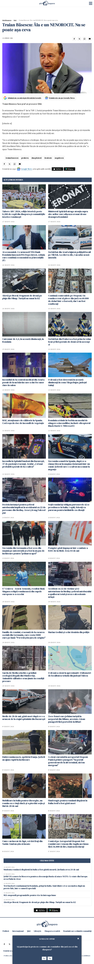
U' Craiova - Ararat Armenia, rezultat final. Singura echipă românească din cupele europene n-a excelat (23, 591)
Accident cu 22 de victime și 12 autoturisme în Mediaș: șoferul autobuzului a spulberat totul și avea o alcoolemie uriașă (69, 592)
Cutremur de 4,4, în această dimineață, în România (23, 340)
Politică (6, 931)
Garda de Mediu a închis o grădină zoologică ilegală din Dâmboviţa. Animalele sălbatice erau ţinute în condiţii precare (23, 677)
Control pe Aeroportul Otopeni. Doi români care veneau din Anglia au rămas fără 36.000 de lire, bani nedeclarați (68, 844)
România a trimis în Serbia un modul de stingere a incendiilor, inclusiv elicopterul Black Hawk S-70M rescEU (69, 423)
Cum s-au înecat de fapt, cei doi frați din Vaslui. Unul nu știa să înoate (22, 842)
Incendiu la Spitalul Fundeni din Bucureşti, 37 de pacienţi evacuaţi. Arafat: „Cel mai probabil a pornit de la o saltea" (23, 464)
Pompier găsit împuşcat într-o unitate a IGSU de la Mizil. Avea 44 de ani (68, 549)
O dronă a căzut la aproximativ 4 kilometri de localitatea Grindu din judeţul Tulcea (69, 674)
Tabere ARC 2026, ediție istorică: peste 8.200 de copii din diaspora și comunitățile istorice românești (23, 214)
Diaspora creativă (52, 931)
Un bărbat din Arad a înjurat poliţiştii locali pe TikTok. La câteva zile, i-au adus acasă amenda (69, 255)
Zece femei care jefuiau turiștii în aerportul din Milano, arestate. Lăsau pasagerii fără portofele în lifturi (66, 719)
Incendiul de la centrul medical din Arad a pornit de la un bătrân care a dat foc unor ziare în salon (23, 382)
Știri (15, 20)
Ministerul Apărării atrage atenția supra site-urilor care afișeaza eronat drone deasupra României (68, 214)
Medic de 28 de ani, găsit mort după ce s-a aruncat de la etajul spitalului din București (23, 717)
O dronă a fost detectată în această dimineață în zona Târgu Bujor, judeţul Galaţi (67, 382)
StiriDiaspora (6, 20)
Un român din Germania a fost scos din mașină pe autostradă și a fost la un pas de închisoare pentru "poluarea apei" (23, 551)
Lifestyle (37, 931)
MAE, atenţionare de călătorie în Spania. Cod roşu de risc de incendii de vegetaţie (23, 421)
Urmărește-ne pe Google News (62, 98)
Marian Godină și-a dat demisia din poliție (69, 632)
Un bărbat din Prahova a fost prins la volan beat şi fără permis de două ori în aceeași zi (69, 342)
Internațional (18, 931)
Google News (26, 169)
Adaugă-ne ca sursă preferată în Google (24, 98)
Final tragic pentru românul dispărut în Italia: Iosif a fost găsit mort (67, 802)
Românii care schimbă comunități (77, 931)
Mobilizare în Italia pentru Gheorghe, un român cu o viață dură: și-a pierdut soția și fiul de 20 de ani (23, 803)
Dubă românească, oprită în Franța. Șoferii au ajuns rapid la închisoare (23, 758)
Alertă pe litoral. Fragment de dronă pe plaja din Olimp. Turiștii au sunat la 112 (22, 297)
